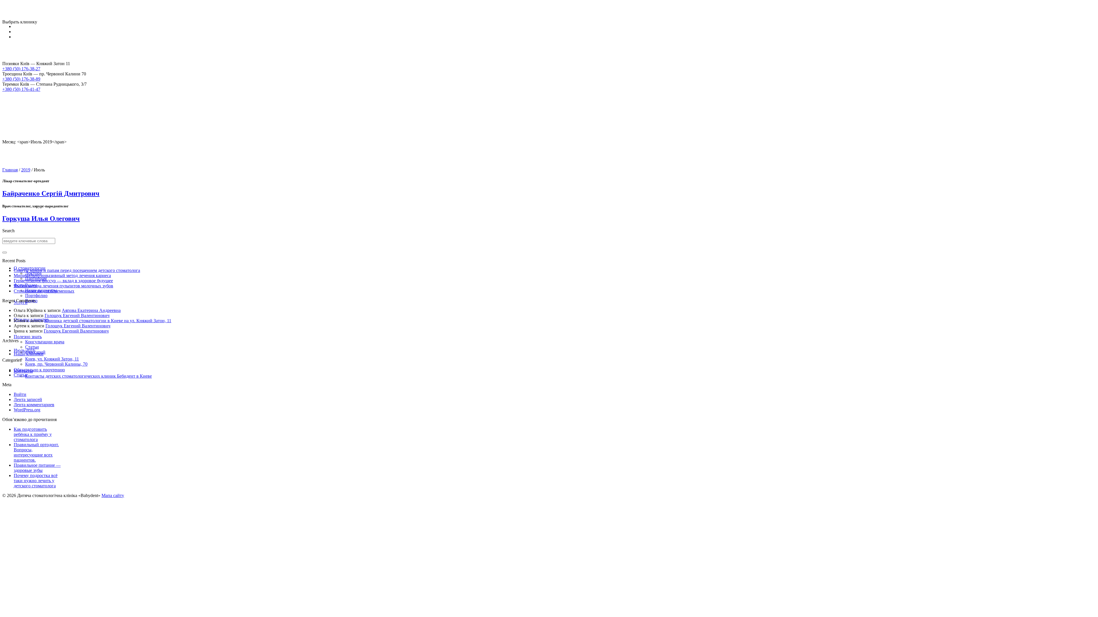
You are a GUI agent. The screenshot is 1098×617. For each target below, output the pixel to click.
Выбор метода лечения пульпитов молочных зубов (63, 285)
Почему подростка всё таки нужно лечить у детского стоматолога (35, 480)
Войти (20, 394)
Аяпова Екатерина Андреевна (91, 310)
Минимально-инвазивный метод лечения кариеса (62, 275)
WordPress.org (27, 409)
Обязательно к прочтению (39, 369)
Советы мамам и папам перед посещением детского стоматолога (77, 270)
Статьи (20, 374)
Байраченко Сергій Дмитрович (51, 193)
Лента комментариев (34, 404)
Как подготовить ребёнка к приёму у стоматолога (33, 434)
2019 (25, 169)
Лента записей (28, 399)
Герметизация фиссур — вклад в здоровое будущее (63, 280)
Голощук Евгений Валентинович (77, 315)
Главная (10, 169)
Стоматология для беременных (44, 291)
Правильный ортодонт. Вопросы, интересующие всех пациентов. (36, 452)
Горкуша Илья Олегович (41, 218)
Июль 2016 (24, 350)
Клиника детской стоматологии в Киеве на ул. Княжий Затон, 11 (107, 320)
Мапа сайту (113, 495)
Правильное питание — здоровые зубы (37, 468)
